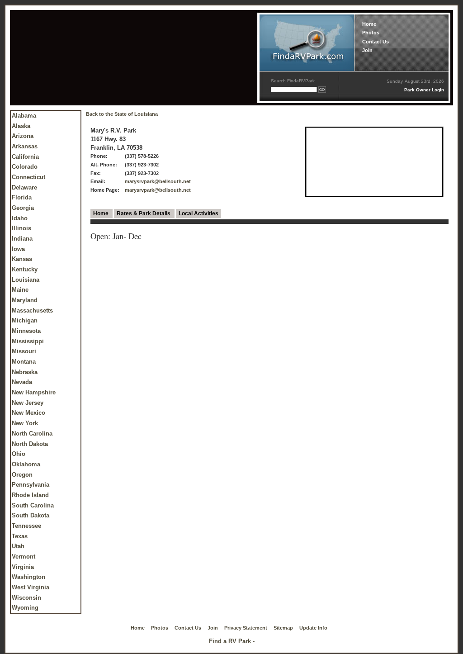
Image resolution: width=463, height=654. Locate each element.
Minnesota (26, 330)
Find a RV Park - (232, 641)
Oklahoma (26, 464)
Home (369, 24)
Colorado (25, 166)
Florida (22, 197)
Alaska (21, 126)
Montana (24, 361)
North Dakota (30, 444)
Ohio (18, 453)
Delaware (24, 187)
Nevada (22, 382)
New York (25, 423)
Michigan (25, 320)
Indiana (22, 238)
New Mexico (28, 412)
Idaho (20, 218)
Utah (18, 546)
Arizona (22, 136)
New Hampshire (34, 392)
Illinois (21, 228)
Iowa (18, 249)
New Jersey (27, 402)
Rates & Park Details (144, 213)
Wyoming (25, 607)
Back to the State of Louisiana (122, 114)
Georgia (23, 207)
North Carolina (32, 433)
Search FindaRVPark (293, 80)
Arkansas (25, 146)
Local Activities (198, 213)
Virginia (23, 567)
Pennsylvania (30, 484)
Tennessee (26, 525)
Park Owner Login (424, 89)
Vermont (23, 556)
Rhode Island (30, 495)
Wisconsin (26, 597)
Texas (20, 536)
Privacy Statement (245, 627)
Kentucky (25, 269)
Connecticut (28, 177)
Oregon (22, 474)
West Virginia (30, 587)
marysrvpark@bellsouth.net (158, 181)
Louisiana (25, 279)
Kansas (22, 259)
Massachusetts (32, 310)
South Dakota (30, 515)
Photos (370, 32)
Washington (28, 576)
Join (367, 50)
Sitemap (283, 627)
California (25, 156)
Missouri (24, 351)
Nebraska (25, 372)
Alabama (24, 115)
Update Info (313, 627)
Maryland (25, 300)
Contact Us (375, 41)
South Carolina (33, 505)
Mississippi (28, 341)
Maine (20, 289)
